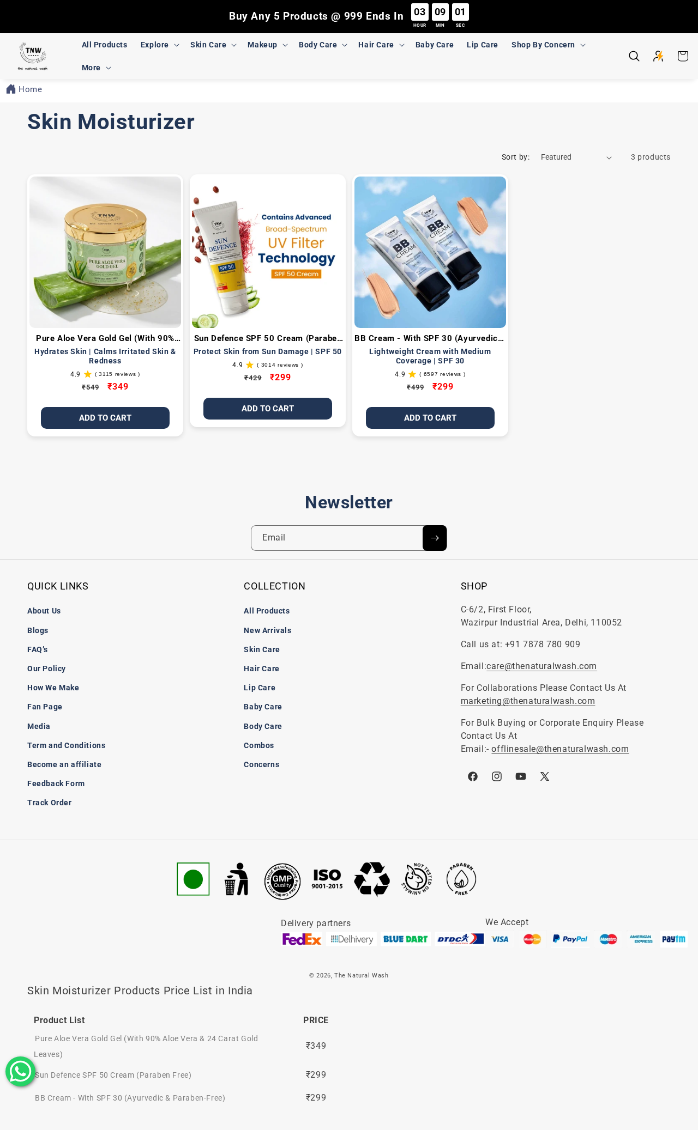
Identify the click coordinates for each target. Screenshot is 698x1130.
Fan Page (45, 706)
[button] (159, 44)
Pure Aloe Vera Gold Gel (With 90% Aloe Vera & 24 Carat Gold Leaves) (105, 338)
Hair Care (261, 668)
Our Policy (46, 668)
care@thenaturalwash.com (541, 666)
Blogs (38, 630)
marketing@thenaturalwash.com (528, 701)
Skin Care (262, 649)
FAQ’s (37, 649)
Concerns (261, 764)
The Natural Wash (361, 975)
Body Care (263, 726)
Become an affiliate (64, 764)
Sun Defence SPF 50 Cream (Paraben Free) (268, 338)
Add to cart (430, 418)
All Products (267, 610)
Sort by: (516, 157)
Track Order (49, 802)
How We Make (53, 687)
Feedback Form (56, 783)
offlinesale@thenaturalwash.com (560, 749)
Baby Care (263, 706)
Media (39, 726)
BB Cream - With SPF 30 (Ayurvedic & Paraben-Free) (430, 338)
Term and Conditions (66, 745)
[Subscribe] (435, 538)
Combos (259, 745)
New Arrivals (267, 630)
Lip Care (259, 687)
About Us (44, 610)
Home (30, 89)
